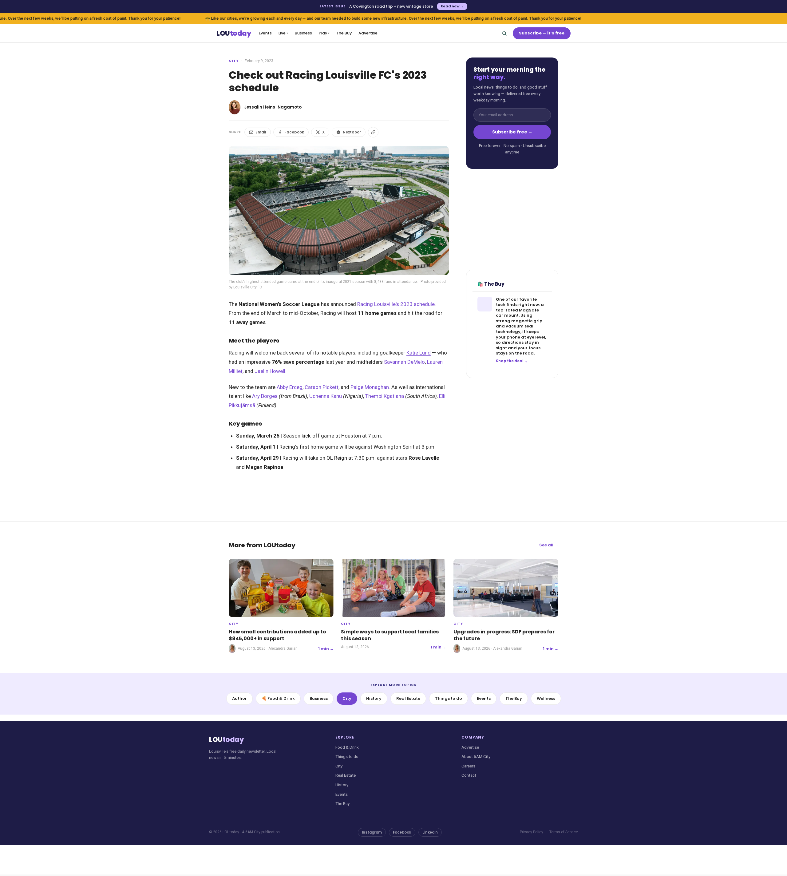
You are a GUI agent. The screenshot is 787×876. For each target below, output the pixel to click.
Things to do (448, 698)
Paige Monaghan (369, 387)
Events (265, 33)
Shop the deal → (512, 361)
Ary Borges (265, 396)
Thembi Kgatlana (384, 396)
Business (303, 33)
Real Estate (408, 698)
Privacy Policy (531, 832)
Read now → (452, 6)
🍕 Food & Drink (278, 698)
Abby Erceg (290, 387)
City (234, 60)
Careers (468, 765)
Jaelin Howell (270, 371)
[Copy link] (373, 132)
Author (239, 698)
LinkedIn (430, 832)
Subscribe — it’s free (541, 33)
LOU (233, 33)
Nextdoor (352, 132)
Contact (468, 775)
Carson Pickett (321, 387)
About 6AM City (475, 756)
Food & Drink (347, 747)
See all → (548, 545)
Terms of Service (563, 832)
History (374, 698)
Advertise (368, 33)
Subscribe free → (512, 132)
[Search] (504, 33)
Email (260, 132)
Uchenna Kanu (325, 396)
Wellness (546, 698)
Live (283, 33)
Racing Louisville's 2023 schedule (396, 304)
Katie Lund (418, 353)
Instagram (372, 832)
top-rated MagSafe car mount (517, 313)
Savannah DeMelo (404, 362)
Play (324, 33)
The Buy (344, 33)
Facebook (294, 132)
